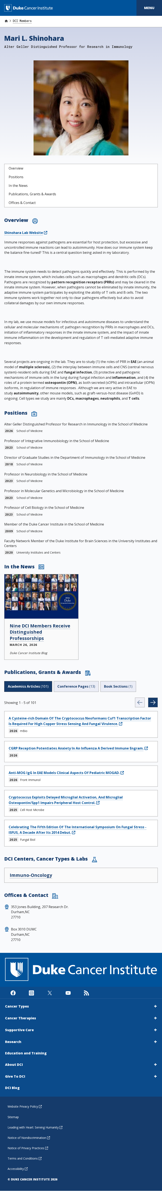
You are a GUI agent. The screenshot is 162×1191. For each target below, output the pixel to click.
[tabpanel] (81, 772)
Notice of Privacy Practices (26, 1148)
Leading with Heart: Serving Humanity (33, 1127)
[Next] (153, 702)
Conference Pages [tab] (76, 686)
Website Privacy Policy (23, 1106)
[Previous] (140, 702)
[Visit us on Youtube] (68, 992)
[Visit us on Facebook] (13, 992)
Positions (16, 177)
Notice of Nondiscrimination (27, 1138)
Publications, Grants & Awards (32, 194)
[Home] (6, 21)
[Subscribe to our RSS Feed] (86, 992)
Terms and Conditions (23, 1158)
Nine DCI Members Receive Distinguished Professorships (40, 632)
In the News (18, 185)
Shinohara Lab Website (23, 232)
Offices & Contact (22, 202)
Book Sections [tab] (118, 686)
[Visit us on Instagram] (31, 992)
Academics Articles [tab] (28, 686)
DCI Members (22, 21)
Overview (16, 168)
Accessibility (16, 1169)
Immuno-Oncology (31, 875)
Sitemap (13, 1117)
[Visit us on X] (49, 992)
